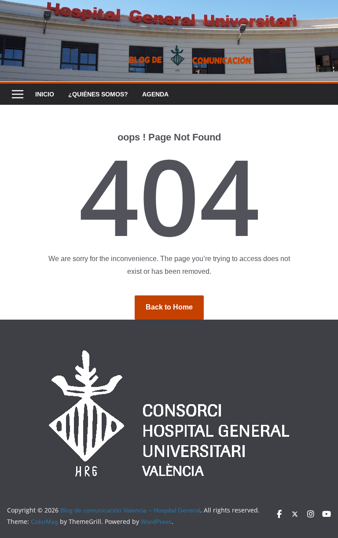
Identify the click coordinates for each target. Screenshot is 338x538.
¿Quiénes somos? (98, 94)
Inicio (44, 94)
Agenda (155, 94)
